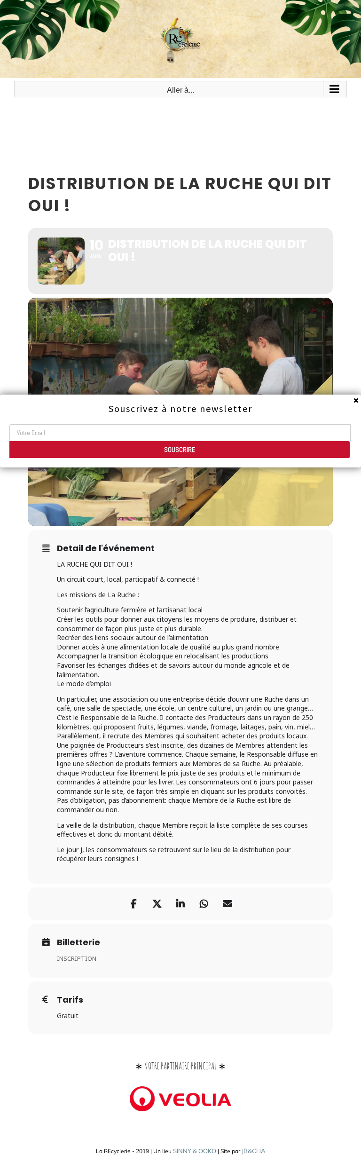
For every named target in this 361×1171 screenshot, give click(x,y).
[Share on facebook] (133, 904)
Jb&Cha (254, 1151)
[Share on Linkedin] (180, 904)
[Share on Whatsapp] (204, 904)
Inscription (76, 958)
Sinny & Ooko (194, 1151)
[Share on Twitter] (157, 904)
